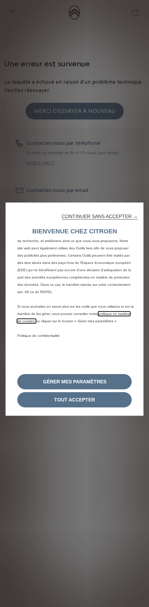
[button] (100, 216)
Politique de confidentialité (38, 336)
